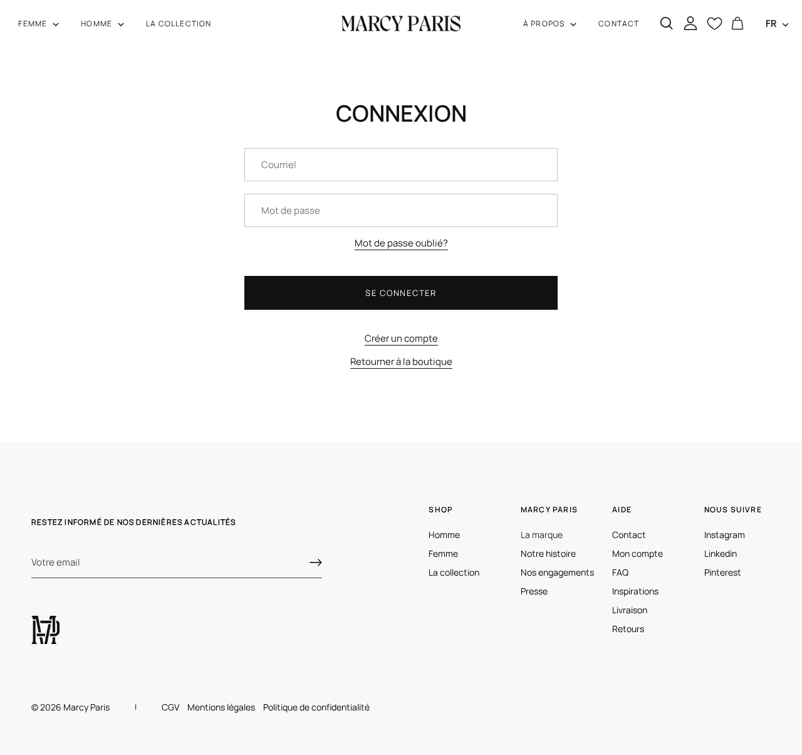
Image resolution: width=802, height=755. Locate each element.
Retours (628, 629)
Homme (444, 535)
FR (771, 23)
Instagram (724, 535)
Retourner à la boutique (401, 361)
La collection (454, 572)
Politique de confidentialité (316, 707)
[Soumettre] (316, 562)
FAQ (620, 572)
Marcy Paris (86, 707)
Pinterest (722, 572)
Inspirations (635, 591)
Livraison (629, 610)
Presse (534, 591)
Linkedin (720, 553)
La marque (542, 535)
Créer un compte (401, 338)
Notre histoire (548, 553)
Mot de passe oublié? (401, 243)
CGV (170, 707)
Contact (629, 535)
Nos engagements (557, 572)
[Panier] (737, 24)
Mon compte (637, 553)
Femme (443, 553)
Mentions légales (221, 707)
